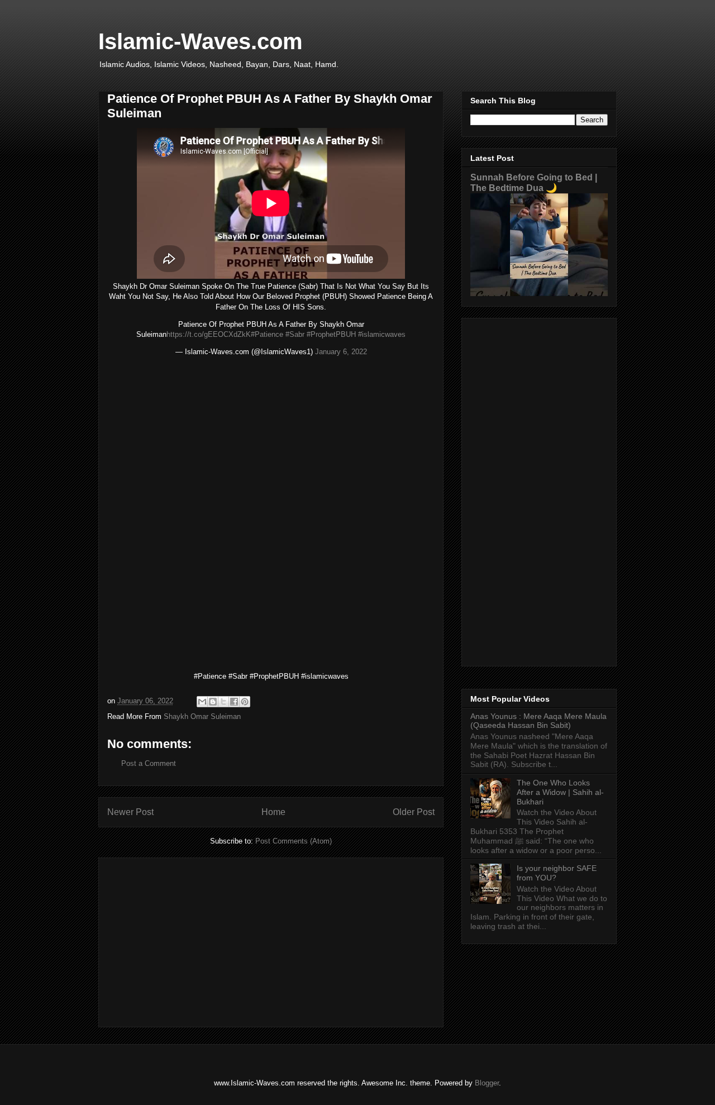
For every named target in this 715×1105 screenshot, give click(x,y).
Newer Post (130, 812)
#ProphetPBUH (331, 334)
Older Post (414, 812)
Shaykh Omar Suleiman (202, 716)
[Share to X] (223, 701)
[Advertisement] (271, 940)
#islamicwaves (382, 334)
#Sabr (294, 334)
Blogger (487, 1083)
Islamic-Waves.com (200, 41)
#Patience (267, 334)
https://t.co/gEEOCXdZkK (208, 334)
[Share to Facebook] (234, 701)
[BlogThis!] (212, 701)
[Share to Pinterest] (244, 701)
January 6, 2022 (341, 351)
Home (273, 812)
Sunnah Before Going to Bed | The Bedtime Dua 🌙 (533, 182)
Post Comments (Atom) (293, 841)
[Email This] (202, 701)
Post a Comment (148, 763)
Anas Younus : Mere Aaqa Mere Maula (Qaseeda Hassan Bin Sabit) (538, 721)
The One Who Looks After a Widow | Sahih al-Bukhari (560, 792)
